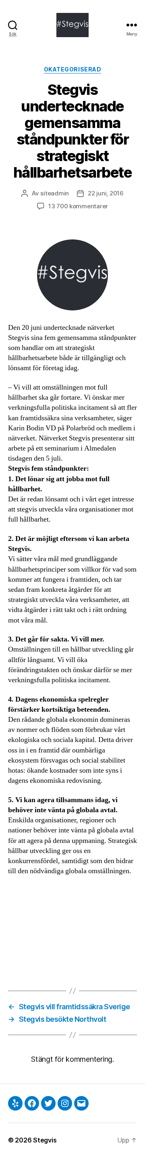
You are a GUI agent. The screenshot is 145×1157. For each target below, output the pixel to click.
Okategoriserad (72, 69)
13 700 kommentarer (78, 206)
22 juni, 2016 (106, 193)
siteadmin (54, 193)
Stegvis (44, 1140)
